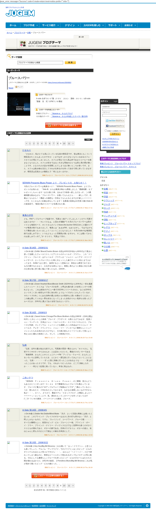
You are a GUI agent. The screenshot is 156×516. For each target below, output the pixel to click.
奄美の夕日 (27, 215)
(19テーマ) (114, 204)
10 (64, 143)
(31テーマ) (112, 212)
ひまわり (26, 150)
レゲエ (107, 227)
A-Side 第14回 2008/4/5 (34, 410)
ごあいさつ (27, 377)
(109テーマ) (115, 247)
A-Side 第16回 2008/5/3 (34, 312)
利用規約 (11, 506)
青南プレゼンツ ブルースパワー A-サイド (118, 167)
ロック (107, 208)
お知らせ (129, 25)
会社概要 (42, 506)
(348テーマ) (113, 193)
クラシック (109, 200)
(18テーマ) (114, 227)
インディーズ (110, 216)
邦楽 (106, 192)
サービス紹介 (49, 25)
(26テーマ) (112, 250)
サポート (113, 25)
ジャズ (107, 204)
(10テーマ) (112, 220)
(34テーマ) (120, 216)
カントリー (109, 239)
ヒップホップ (110, 223)
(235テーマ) (115, 208)
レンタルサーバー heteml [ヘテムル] (114, 259)
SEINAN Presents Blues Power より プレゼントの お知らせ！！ (54, 183)
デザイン (70, 25)
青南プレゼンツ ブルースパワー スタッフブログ (120, 163)
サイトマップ (51, 506)
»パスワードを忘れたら (110, 144)
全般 (106, 189)
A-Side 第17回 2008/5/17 (35, 280)
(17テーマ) (120, 224)
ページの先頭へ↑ (147, 505)
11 (69, 143)
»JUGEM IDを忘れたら (110, 141)
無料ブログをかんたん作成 (15, 7)
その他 (107, 246)
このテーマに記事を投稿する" (50, 475)
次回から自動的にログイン (116, 131)
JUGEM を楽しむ (93, 25)
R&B (106, 212)
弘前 (24, 345)
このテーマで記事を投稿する (63, 125)
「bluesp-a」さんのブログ (62, 113)
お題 (106, 250)
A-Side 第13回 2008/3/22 (35, 442)
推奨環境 (35, 506)
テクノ (107, 231)
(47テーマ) (118, 200)
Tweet (10, 88)
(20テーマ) (114, 231)
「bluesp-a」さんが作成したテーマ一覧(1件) (69, 116)
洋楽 (106, 196)
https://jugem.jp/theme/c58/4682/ (59, 82)
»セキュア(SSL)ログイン (110, 138)
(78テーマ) (116, 235)
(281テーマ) (113, 189)
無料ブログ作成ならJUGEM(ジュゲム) (20, 15)
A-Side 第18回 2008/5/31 (35, 247)
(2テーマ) (118, 239)
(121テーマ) (113, 197)
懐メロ (107, 242)
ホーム (13, 25)
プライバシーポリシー (23, 506)
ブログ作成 (29, 25)
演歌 (106, 219)
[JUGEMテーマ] (81, 37)
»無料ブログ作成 (108, 147)
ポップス (108, 235)
